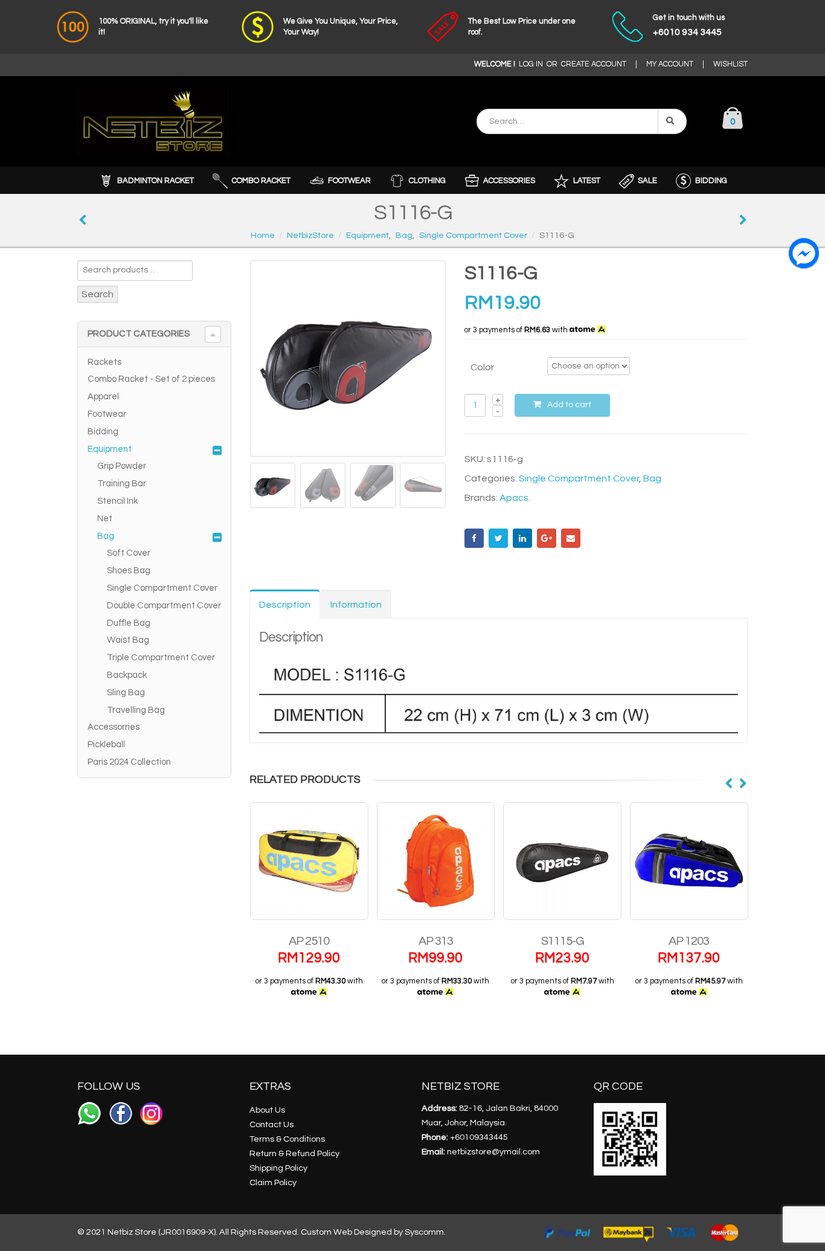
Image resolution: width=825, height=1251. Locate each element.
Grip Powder (121, 466)
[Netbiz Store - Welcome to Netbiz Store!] (152, 121)
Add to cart (569, 404)
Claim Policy (273, 1182)
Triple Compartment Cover (161, 657)
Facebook (474, 538)
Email (570, 538)
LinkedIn (522, 538)
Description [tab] (284, 604)
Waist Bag (128, 640)
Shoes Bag (128, 570)
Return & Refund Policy (294, 1153)
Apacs (513, 498)
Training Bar (121, 483)
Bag (652, 478)
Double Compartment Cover (164, 605)
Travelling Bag (136, 710)
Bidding (103, 431)
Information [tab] (356, 604)
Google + (546, 538)
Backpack (127, 675)
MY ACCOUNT (669, 64)
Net (104, 518)
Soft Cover (128, 553)
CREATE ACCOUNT (593, 64)
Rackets (104, 362)
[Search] (672, 121)
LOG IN (531, 64)
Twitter (498, 538)
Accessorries (114, 727)
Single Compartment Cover (579, 478)
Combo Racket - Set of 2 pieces (151, 379)
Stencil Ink (117, 501)
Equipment (110, 449)
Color (482, 367)
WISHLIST (730, 64)
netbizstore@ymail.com (493, 1151)
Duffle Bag (128, 623)
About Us (267, 1109)
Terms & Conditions (287, 1138)
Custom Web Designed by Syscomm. (373, 1232)
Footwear (107, 414)
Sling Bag (126, 692)
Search (98, 294)
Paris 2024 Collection (129, 762)
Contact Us (271, 1124)
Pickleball (106, 744)
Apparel (103, 396)
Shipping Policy (278, 1167)
